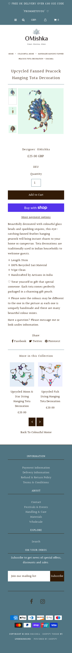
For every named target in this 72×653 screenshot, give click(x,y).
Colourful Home (26, 53)
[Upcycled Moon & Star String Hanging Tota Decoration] (22, 374)
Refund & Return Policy (36, 477)
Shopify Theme (50, 634)
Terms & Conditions (36, 482)
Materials (36, 517)
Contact (36, 502)
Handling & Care (36, 512)
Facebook (19, 341)
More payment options (36, 217)
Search (36, 541)
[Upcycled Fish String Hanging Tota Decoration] (50, 374)
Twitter (37, 341)
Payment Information (36, 467)
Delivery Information (36, 472)
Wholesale (36, 522)
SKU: (36, 167)
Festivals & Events (36, 507)
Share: (36, 335)
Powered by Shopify (45, 639)
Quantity (36, 174)
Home (10, 53)
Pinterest (54, 341)
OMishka (35, 634)
